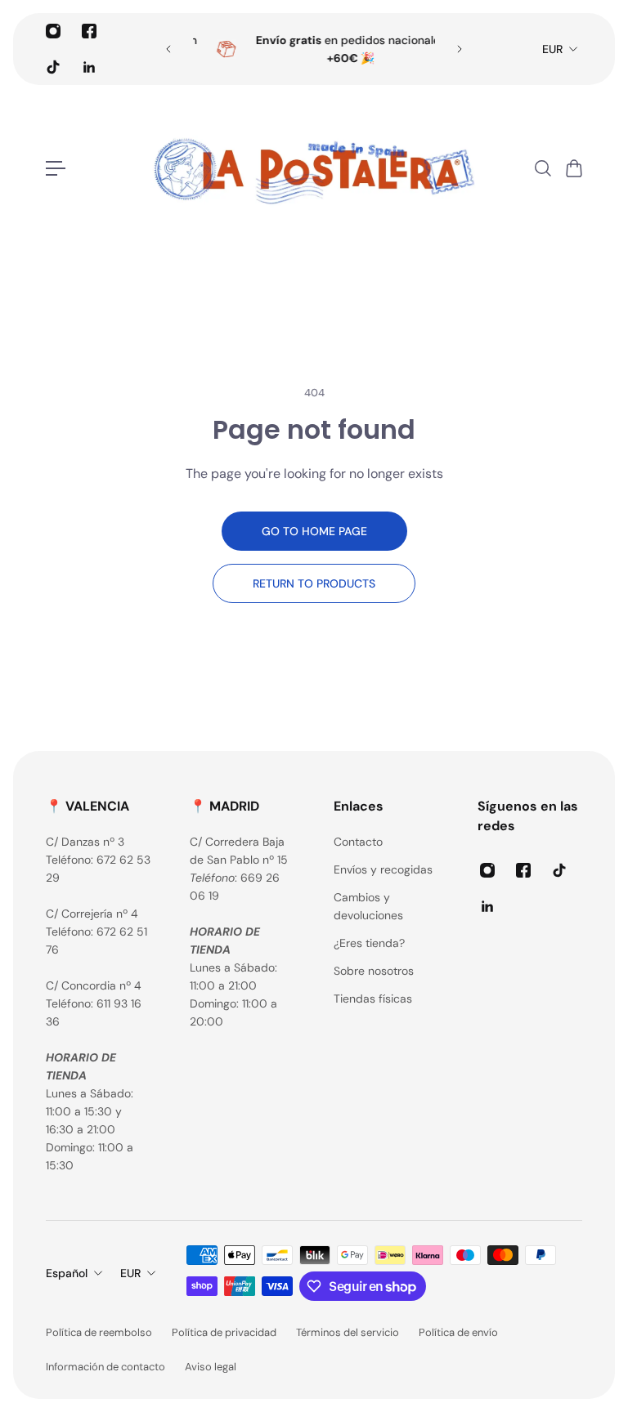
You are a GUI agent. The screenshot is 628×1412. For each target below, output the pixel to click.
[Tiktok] (53, 67)
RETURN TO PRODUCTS (314, 583)
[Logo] (314, 168)
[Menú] (55, 168)
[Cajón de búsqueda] (542, 168)
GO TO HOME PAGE (314, 531)
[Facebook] (89, 31)
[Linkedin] (89, 67)
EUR (552, 49)
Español (66, 1273)
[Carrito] (573, 168)
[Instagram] (53, 31)
